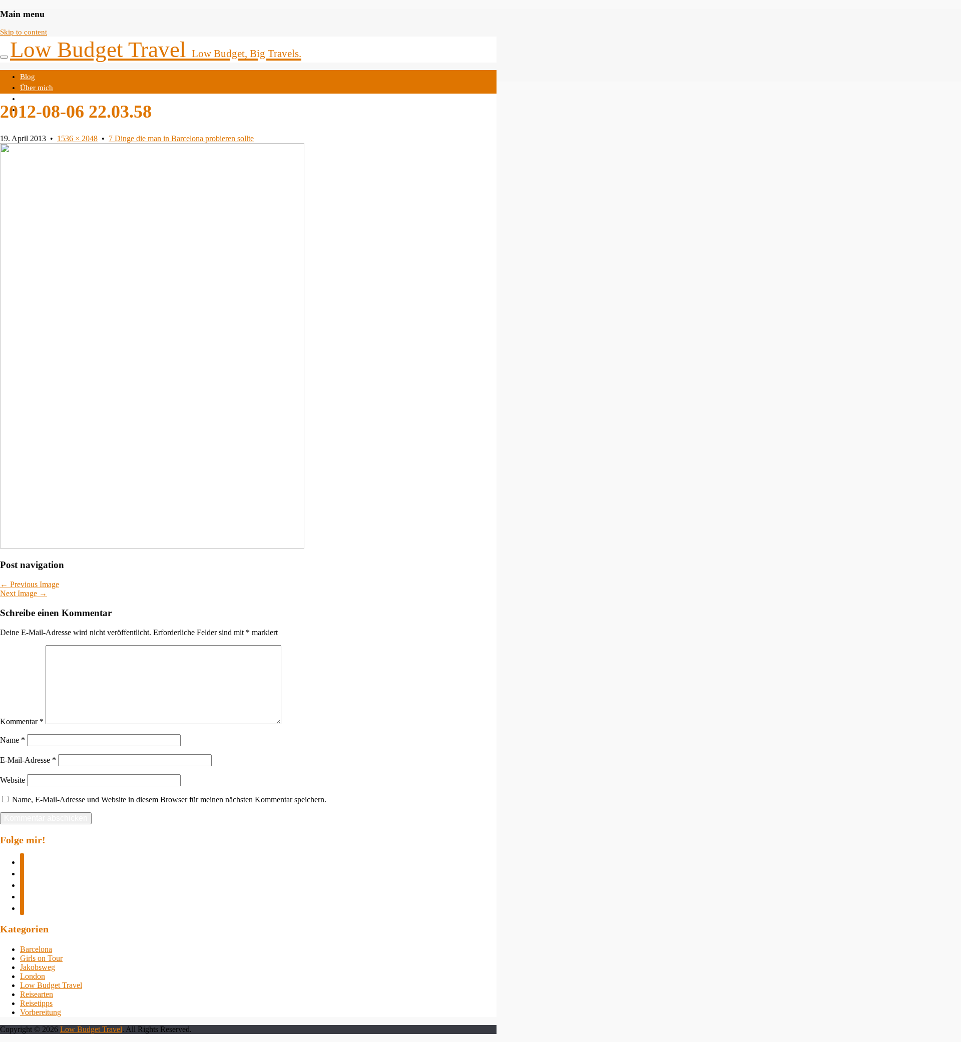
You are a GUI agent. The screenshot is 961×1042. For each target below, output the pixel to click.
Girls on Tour (41, 958)
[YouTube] (22, 907)
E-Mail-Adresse (28, 760)
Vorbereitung (40, 1012)
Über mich (36, 88)
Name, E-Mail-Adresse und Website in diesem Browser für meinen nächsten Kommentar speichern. (169, 799)
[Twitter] (22, 872)
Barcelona (36, 949)
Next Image (23, 593)
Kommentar (22, 721)
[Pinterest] (22, 895)
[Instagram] (22, 884)
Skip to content (23, 32)
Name (12, 740)
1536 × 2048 (77, 138)
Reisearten (36, 994)
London (32, 976)
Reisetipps (36, 1003)
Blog (27, 77)
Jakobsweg (37, 967)
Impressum (37, 99)
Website (12, 780)
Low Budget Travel (155, 49)
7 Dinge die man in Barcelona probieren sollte (181, 138)
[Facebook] (22, 861)
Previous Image (29, 584)
